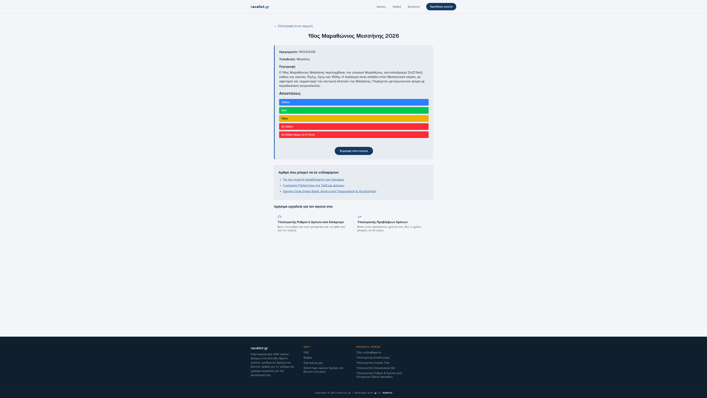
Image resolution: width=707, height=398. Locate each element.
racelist (260, 6)
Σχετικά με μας (313, 362)
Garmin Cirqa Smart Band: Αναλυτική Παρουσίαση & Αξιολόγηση (329, 191)
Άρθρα (397, 6)
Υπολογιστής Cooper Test (372, 362)
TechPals (387, 392)
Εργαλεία (414, 6)
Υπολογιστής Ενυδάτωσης (373, 357)
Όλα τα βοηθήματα (368, 352)
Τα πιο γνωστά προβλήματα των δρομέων (313, 179)
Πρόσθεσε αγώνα (441, 6)
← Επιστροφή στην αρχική (293, 26)
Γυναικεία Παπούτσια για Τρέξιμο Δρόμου (313, 185)
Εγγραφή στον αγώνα (354, 150)
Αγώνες (381, 6)
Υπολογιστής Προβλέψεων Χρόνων (382, 222)
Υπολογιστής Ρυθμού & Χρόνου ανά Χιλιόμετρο (311, 222)
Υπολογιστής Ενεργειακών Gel (375, 367)
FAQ (306, 352)
